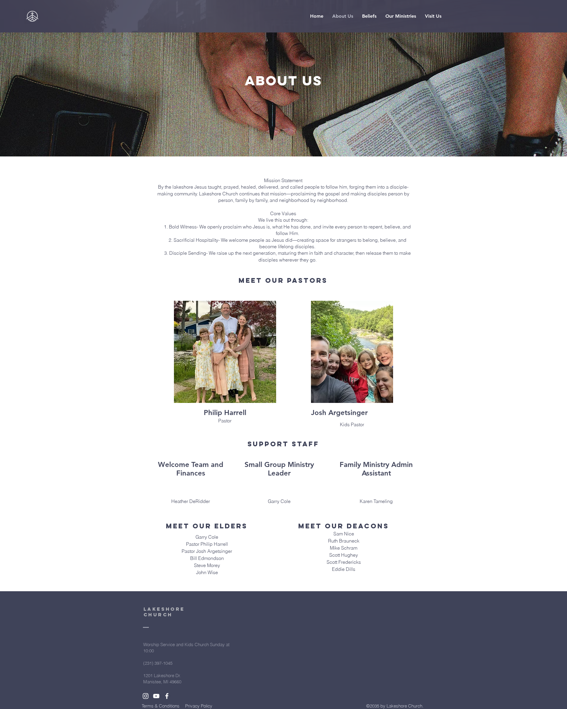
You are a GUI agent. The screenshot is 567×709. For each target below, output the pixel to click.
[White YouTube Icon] (156, 696)
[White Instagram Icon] (145, 696)
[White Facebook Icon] (167, 696)
